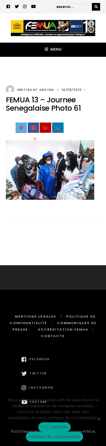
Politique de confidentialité (54, 436)
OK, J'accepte (54, 426)
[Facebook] (8, 7)
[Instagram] (25, 7)
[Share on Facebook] (33, 128)
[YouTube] (33, 7)
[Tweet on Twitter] (21, 128)
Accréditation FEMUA (63, 329)
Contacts (53, 336)
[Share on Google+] (45, 128)
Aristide (46, 89)
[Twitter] (17, 7)
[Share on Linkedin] (58, 128)
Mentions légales (35, 316)
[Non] (99, 419)
